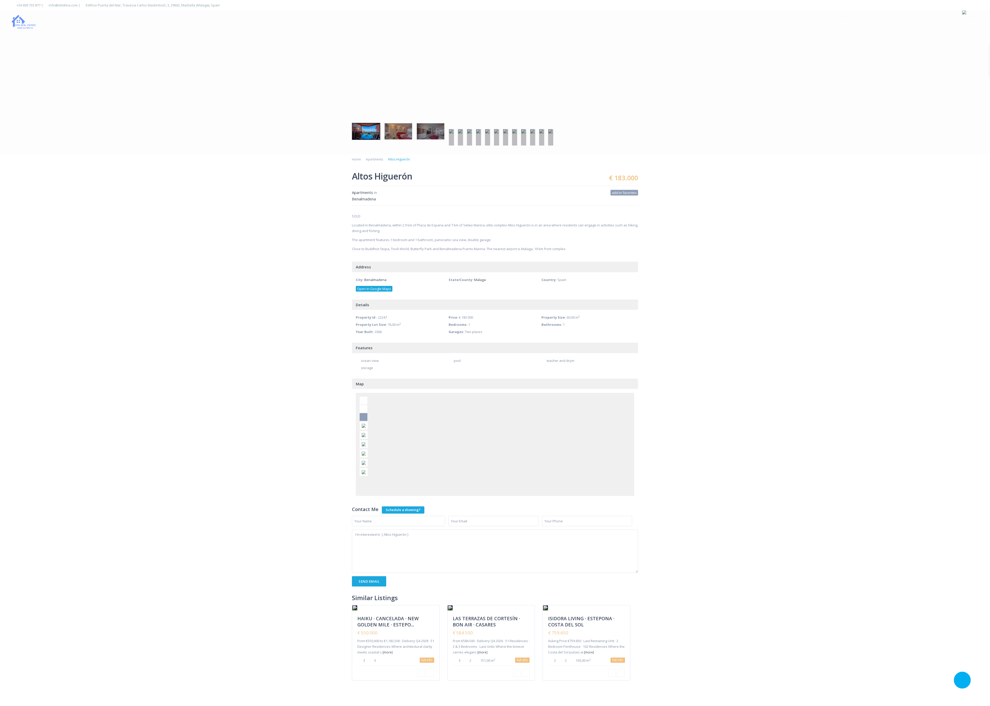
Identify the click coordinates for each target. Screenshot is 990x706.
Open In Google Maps (374, 288)
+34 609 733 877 (28, 5)
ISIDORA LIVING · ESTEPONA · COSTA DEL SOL (581, 621)
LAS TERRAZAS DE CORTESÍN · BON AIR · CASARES (486, 621)
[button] (8, 77)
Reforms (895, 21)
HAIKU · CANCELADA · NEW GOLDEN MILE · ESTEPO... (388, 621)
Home (843, 21)
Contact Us (943, 21)
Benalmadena (364, 198)
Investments (868, 21)
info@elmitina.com (63, 5)
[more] (388, 652)
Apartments (374, 159)
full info (427, 660)
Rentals (918, 21)
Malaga (480, 279)
